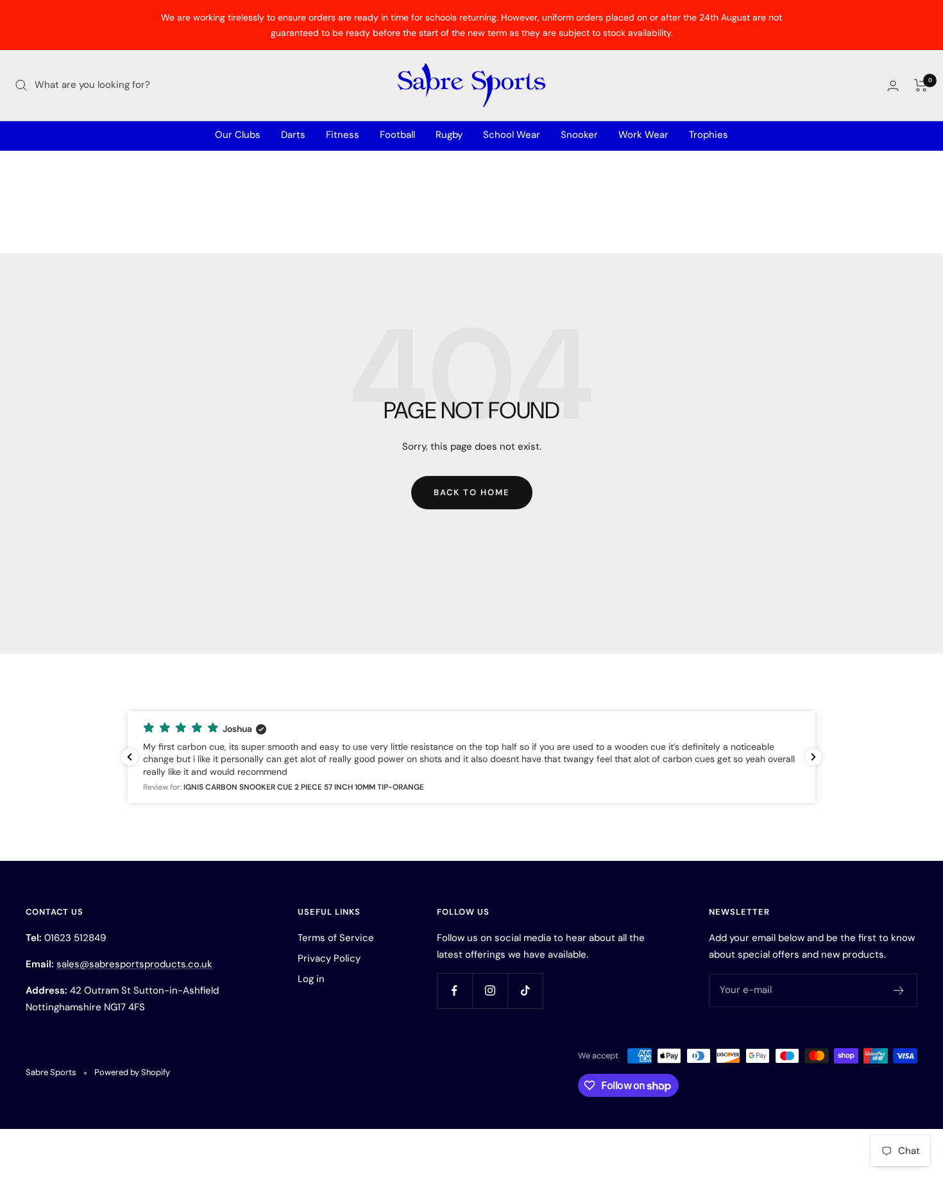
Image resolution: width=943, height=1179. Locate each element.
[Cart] (921, 85)
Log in (311, 978)
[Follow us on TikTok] (525, 990)
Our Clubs (237, 134)
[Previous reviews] (129, 757)
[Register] (899, 990)
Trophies (708, 134)
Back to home (472, 492)
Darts (293, 134)
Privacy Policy (329, 958)
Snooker (579, 134)
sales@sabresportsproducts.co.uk (134, 964)
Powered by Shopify (132, 1072)
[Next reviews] (813, 757)
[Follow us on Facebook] (454, 990)
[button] (471, 757)
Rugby (449, 134)
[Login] (893, 85)
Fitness (342, 134)
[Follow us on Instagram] (489, 990)
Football (397, 134)
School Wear (511, 134)
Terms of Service (336, 937)
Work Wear (643, 134)
